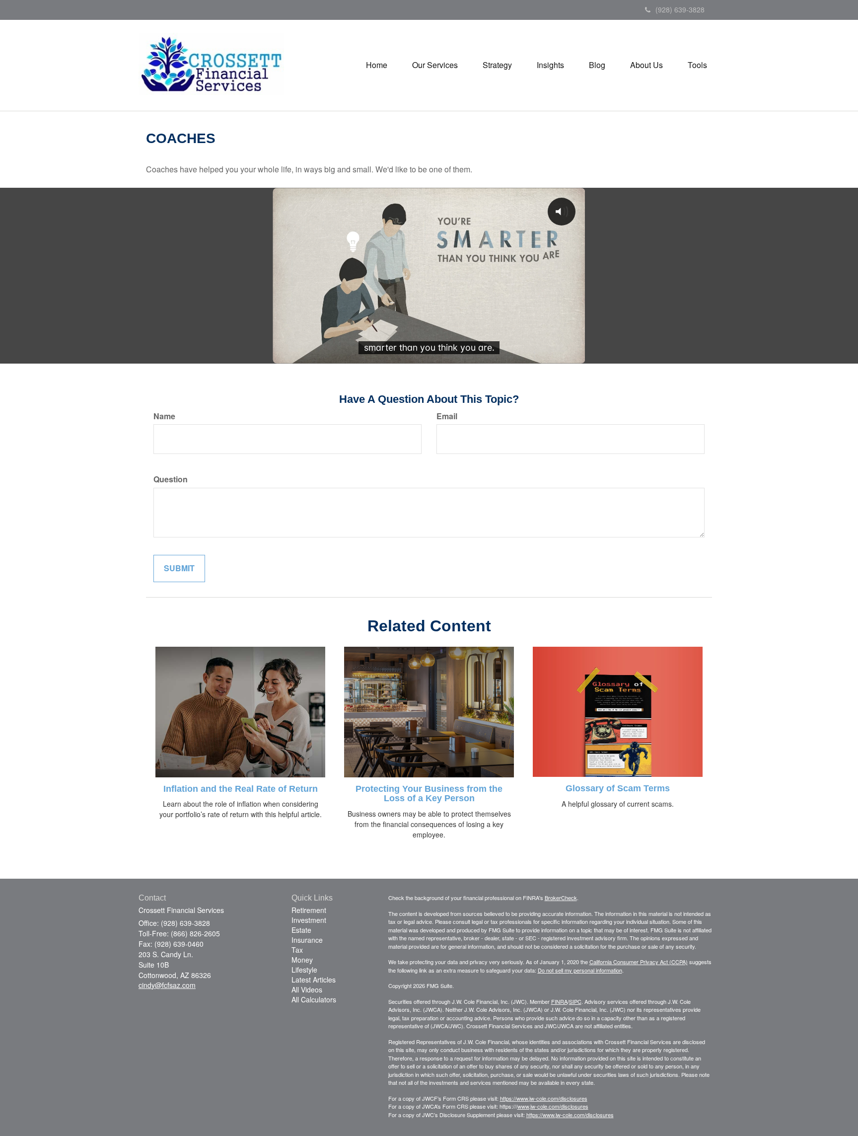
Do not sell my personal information (580, 970)
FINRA (559, 1001)
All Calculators (313, 999)
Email (446, 416)
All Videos (306, 989)
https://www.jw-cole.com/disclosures (543, 1098)
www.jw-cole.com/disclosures (552, 1106)
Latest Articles (313, 980)
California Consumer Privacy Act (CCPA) (638, 962)
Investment (308, 920)
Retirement (308, 910)
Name (164, 416)
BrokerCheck (561, 898)
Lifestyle (304, 970)
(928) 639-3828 (680, 9)
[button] (435, 65)
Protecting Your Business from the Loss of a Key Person (429, 794)
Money (302, 960)
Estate (301, 930)
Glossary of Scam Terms (618, 788)
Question (170, 479)
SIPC (575, 1001)
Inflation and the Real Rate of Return (240, 789)
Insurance (307, 940)
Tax (297, 950)
